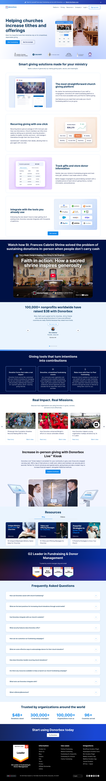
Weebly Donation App (89, 756)
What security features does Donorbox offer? (25, 628)
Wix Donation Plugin (89, 754)
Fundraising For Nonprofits (68, 754)
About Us (41, 751)
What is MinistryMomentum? (19, 692)
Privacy (41, 764)
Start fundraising (13, 42)
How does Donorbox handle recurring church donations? (28, 660)
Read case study (53, 324)
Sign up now (94, 7)
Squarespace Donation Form (91, 751)
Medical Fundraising (66, 751)
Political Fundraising (67, 749)
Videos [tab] (62, 517)
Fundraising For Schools (68, 756)
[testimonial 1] (49, 346)
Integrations (88, 746)
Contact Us (42, 749)
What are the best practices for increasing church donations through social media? (37, 606)
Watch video (30, 439)
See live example (28, 42)
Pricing (63, 7)
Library (41, 769)
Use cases (65, 746)
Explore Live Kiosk (53, 471)
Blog (40, 754)
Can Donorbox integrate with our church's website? (27, 617)
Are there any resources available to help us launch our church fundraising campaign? (38, 671)
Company (78, 7)
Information (44, 746)
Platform (55, 7)
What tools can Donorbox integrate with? (23, 681)
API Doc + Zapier (88, 764)
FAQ (40, 759)
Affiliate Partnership (45, 766)
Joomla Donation (88, 761)
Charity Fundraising (66, 759)
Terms (40, 761)
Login (84, 7)
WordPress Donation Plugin (91, 749)
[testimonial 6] (56, 346)
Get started (53, 233)
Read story (11, 439)
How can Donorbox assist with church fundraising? (27, 595)
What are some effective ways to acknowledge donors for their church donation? (37, 649)
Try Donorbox (53, 735)
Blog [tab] (43, 517)
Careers (41, 756)
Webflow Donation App (90, 759)
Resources (70, 7)
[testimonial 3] (52, 346)
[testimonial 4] (53, 346)
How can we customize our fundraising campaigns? (27, 638)
